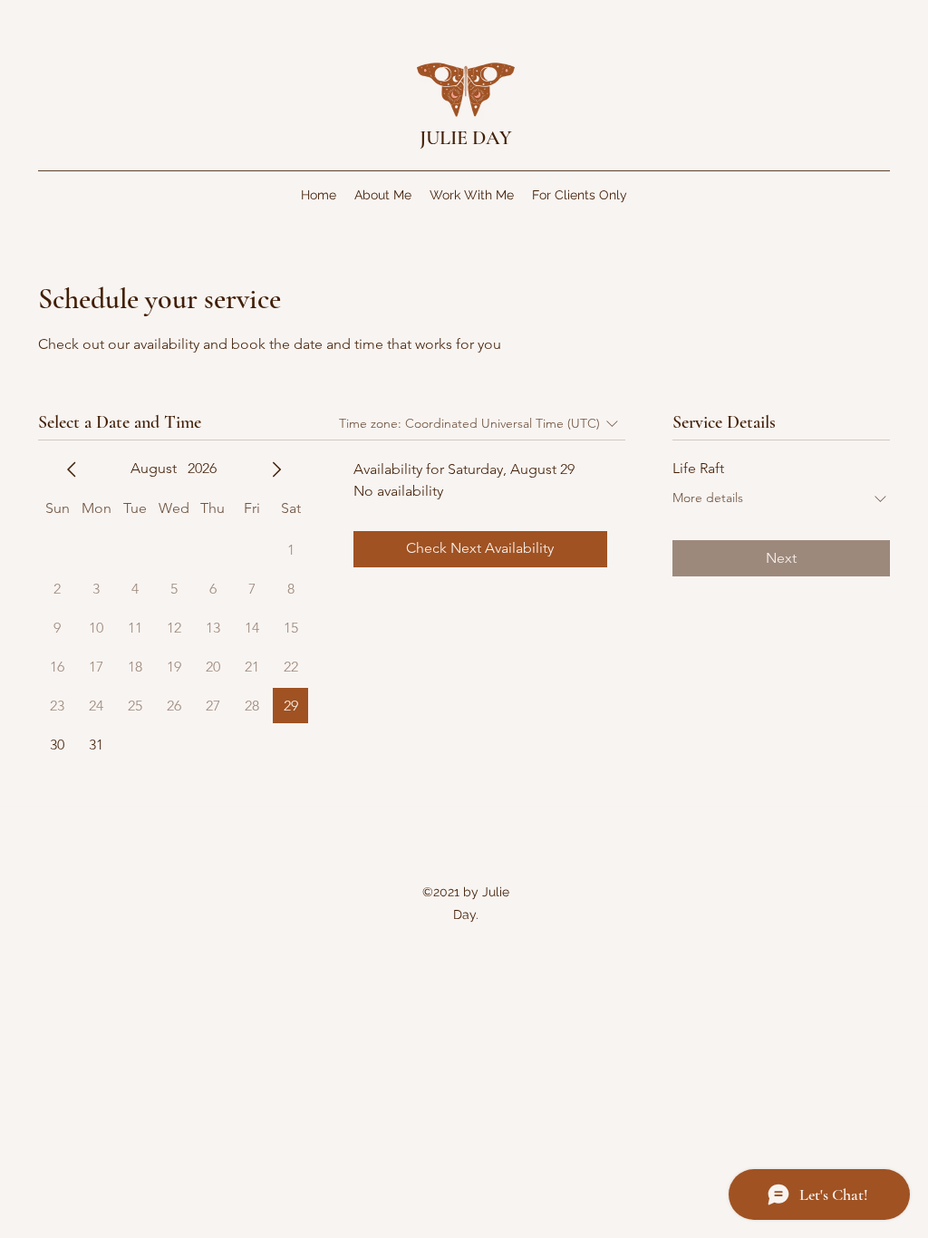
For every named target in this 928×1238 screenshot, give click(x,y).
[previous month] (71, 469)
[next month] (276, 469)
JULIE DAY (466, 138)
